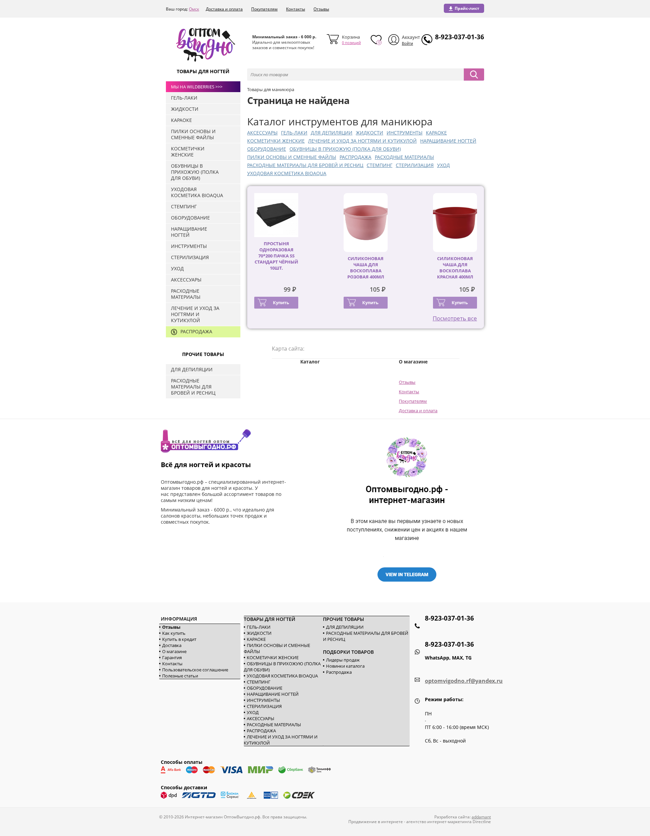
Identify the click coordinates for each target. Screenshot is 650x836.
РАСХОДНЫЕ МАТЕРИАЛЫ (404, 157)
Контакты (295, 9)
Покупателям (264, 9)
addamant (481, 817)
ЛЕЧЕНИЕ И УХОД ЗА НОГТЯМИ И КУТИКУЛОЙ (362, 141)
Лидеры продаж (343, 660)
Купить (281, 302)
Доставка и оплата (224, 9)
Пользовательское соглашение (195, 670)
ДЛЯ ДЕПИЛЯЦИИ (331, 132)
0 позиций (351, 42)
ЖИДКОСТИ (369, 132)
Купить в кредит (179, 639)
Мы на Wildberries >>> (196, 87)
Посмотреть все (455, 318)
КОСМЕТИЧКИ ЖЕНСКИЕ (276, 141)
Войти (407, 43)
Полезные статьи (180, 676)
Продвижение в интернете (375, 821)
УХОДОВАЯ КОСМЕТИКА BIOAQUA (286, 173)
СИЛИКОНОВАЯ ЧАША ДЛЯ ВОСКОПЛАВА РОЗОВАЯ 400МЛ (365, 267)
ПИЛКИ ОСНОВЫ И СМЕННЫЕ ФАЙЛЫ (291, 157)
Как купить (174, 633)
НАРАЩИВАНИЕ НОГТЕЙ (448, 141)
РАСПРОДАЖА (355, 157)
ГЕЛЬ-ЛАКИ (294, 132)
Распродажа (339, 672)
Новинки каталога (345, 666)
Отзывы (321, 9)
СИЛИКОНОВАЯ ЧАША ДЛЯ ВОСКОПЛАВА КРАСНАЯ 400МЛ (455, 267)
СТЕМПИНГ (379, 165)
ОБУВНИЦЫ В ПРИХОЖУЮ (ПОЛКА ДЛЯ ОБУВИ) (345, 149)
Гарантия (172, 657)
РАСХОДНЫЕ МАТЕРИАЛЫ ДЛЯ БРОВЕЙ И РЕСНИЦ (305, 165)
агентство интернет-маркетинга (439, 821)
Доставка (171, 645)
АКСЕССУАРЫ (262, 132)
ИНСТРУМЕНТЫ (404, 132)
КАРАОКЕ (436, 132)
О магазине (174, 651)
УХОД (443, 165)
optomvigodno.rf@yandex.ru (464, 681)
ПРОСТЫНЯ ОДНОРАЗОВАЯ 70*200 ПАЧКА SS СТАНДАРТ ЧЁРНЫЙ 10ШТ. (276, 256)
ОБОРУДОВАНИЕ (266, 149)
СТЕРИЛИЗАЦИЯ (415, 165)
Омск (194, 9)
